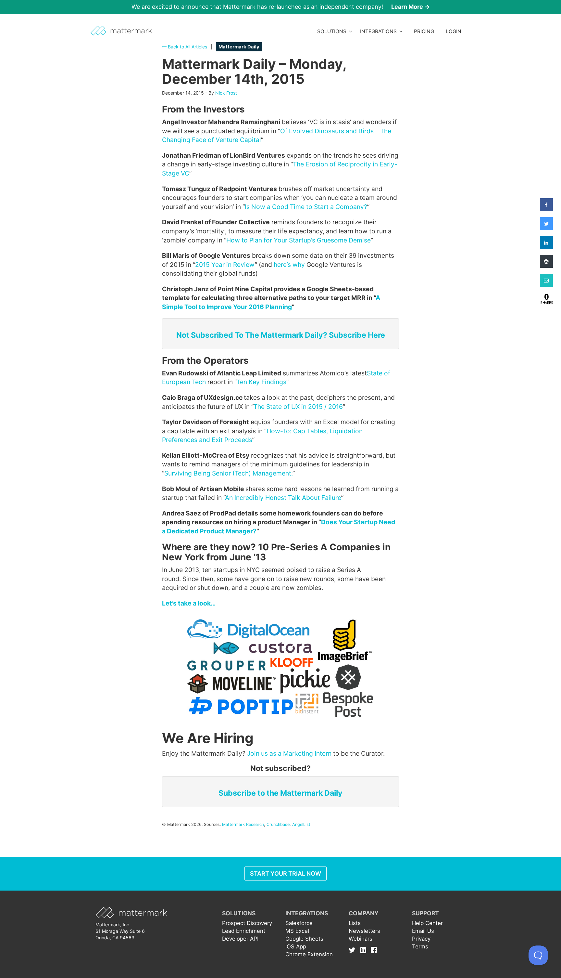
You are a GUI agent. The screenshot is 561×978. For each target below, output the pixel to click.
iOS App (295, 946)
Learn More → (410, 6)
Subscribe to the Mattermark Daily (280, 793)
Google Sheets (304, 938)
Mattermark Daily (238, 47)
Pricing (424, 31)
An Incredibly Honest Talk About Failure (283, 498)
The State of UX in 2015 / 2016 (298, 407)
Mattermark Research (243, 824)
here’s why (289, 264)
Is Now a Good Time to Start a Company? (306, 207)
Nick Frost (226, 93)
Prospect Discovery (247, 923)
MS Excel (297, 931)
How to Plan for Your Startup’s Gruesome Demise (298, 240)
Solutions (333, 31)
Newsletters (364, 931)
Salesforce (299, 923)
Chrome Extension (309, 954)
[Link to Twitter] (354, 949)
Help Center (427, 923)
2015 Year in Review (225, 264)
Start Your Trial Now (285, 873)
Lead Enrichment (243, 931)
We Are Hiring (208, 738)
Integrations (379, 31)
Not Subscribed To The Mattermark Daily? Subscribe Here (280, 335)
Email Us (423, 931)
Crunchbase (278, 824)
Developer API (240, 938)
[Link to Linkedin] (364, 949)
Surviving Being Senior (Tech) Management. (228, 473)
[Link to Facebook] (374, 949)
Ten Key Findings (261, 382)
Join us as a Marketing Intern (289, 753)
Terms (420, 946)
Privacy (421, 938)
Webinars (360, 938)
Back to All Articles (187, 46)
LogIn (453, 31)
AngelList (301, 824)
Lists (355, 923)
